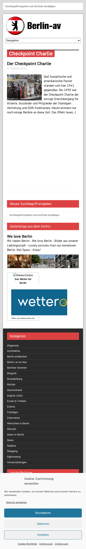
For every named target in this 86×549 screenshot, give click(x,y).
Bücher (11, 384)
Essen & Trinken (16, 401)
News (10, 440)
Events (11, 406)
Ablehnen (43, 523)
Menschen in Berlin (18, 423)
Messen (11, 429)
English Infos (15, 395)
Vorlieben (43, 534)
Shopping (12, 451)
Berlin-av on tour (17, 362)
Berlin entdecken (17, 356)
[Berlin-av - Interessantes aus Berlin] (35, 33)
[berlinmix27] (19, 266)
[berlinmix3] (67, 266)
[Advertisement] (43, 155)
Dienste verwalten (16, 502)
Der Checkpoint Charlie (29, 63)
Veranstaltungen (17, 462)
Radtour (11, 445)
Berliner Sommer (17, 367)
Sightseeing (14, 456)
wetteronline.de (27, 318)
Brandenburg (14, 379)
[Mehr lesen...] (66, 112)
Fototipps (12, 412)
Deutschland (14, 390)
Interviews (13, 417)
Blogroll (12, 373)
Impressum (46, 544)
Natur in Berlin (15, 434)
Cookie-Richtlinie (27, 544)
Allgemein (13, 345)
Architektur (13, 351)
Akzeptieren (43, 512)
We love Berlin (19, 236)
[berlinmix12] (43, 266)
